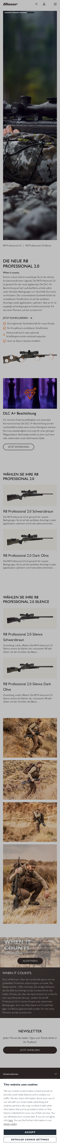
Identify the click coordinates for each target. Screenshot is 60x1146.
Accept (30, 1132)
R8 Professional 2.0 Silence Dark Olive (27, 687)
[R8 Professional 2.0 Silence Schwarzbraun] (30, 618)
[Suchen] (36, 4)
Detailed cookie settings (30, 1139)
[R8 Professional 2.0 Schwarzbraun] (30, 495)
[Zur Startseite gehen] (16, 4)
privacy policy (10, 1123)
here (10, 1120)
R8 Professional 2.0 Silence (38, 245)
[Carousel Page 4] (30, 12)
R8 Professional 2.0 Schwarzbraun (28, 511)
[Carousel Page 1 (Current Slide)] (8, 12)
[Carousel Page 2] (15, 12)
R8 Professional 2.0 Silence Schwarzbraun (22, 637)
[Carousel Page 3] (23, 12)
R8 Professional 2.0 (12, 245)
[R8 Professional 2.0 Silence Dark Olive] (30, 668)
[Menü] (55, 4)
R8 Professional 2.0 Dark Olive (26, 555)
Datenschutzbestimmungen (41, 949)
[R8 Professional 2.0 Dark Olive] (30, 539)
